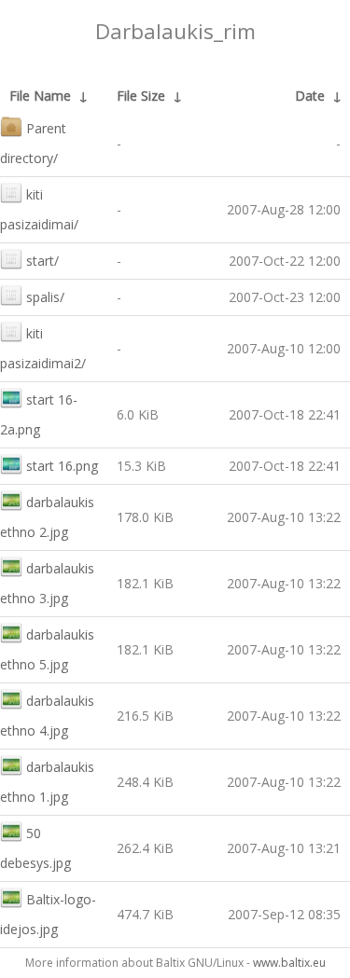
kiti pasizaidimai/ (39, 209)
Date (310, 95)
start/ (42, 260)
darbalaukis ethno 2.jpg (47, 517)
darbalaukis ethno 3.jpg (47, 583)
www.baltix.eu (289, 963)
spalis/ (45, 297)
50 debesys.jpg (35, 848)
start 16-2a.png (38, 414)
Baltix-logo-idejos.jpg (48, 914)
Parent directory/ (33, 143)
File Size (141, 95)
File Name (40, 95)
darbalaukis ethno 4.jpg (47, 715)
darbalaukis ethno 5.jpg (47, 649)
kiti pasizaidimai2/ (43, 348)
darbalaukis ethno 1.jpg (47, 782)
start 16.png (62, 466)
